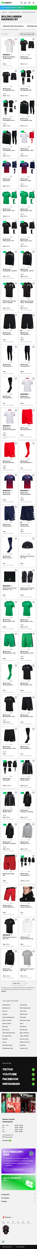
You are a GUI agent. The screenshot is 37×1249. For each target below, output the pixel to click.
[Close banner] (35, 8)
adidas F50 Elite (24, 1036)
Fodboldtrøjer (23, 1005)
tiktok (7, 1069)
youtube (9, 1074)
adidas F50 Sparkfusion (8, 1032)
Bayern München (24, 1032)
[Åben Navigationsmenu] (33, 3)
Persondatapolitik (20, 1246)
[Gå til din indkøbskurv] (29, 3)
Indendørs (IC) (24, 1048)
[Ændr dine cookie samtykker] (3, 1241)
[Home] (6, 3)
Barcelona (5, 1026)
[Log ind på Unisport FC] (25, 3)
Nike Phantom (24, 1029)
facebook (10, 1079)
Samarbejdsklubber (14, 12)
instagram (11, 1084)
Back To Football (6, 1020)
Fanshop (4, 1011)
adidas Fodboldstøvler (8, 1017)
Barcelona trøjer (24, 1039)
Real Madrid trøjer (7, 1045)
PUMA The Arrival (25, 1042)
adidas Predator (6, 1023)
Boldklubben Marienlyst (29, 12)
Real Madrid (23, 1026)
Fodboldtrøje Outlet (7, 1048)
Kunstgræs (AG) (6, 1036)
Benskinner (23, 1045)
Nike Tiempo (5, 1029)
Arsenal (4, 1042)
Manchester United (25, 1020)
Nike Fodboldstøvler (25, 1008)
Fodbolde (4, 1039)
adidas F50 (23, 1011)
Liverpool (4, 1014)
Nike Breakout (24, 1014)
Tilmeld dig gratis (18, 1169)
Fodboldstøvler (6, 1005)
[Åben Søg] (21, 2)
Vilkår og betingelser (7, 1246)
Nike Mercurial (6, 1008)
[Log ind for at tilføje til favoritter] (15, 39)
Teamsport (4, 12)
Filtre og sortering (25, 34)
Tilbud (21, 1023)
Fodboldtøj (23, 1017)
